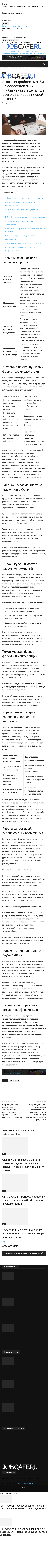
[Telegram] (17, 108)
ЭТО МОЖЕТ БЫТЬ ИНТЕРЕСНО (19, 1130)
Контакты (24, 1487)
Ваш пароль (7, 20)
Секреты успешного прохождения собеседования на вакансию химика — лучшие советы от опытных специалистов (12, 1111)
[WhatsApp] (12, 108)
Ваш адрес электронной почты (14, 37)
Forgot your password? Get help (14, 26)
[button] (4, 64)
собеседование (14, 1080)
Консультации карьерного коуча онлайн (23, 243)
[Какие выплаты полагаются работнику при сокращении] (24, 1384)
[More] (33, 108)
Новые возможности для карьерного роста (24, 198)
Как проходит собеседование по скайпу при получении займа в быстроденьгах (23, 1507)
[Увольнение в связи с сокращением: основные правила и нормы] (24, 1407)
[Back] (3, 1)
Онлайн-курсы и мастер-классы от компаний (25, 217)
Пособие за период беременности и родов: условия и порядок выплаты (23, 1369)
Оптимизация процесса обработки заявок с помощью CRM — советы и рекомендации (23, 1200)
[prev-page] (3, 1242)
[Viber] (28, 108)
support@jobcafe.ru (25, 1483)
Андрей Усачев (10, 103)
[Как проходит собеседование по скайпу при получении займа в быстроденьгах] (24, 1499)
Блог (4, 1154)
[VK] (22, 108)
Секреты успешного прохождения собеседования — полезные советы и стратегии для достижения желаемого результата (36, 1112)
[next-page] (5, 1242)
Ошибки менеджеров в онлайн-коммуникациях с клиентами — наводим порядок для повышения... (23, 1285)
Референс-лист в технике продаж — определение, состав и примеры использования (23, 1234)
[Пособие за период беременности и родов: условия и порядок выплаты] (24, 1361)
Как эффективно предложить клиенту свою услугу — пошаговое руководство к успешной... (24, 1532)
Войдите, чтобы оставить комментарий (24, 1253)
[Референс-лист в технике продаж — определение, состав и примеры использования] (24, 1216)
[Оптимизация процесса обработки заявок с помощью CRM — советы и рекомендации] (24, 1183)
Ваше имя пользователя (12, 13)
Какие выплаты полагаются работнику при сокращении (19, 1393)
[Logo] (17, 72)
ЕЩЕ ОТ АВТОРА (11, 1134)
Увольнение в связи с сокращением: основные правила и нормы (23, 1416)
